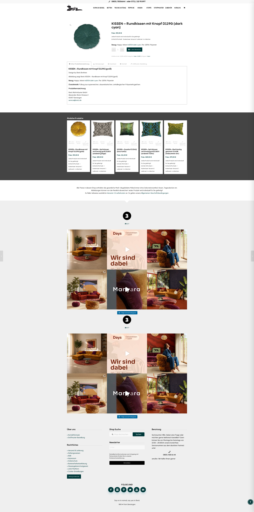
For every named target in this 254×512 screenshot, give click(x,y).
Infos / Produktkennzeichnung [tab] (80, 64)
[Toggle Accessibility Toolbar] (250, 502)
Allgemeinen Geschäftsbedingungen (154, 193)
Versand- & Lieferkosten (116, 193)
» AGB (69, 456)
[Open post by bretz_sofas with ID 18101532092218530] (127, 289)
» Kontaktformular (73, 435)
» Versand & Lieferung (75, 450)
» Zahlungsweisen (73, 453)
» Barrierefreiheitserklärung (77, 463)
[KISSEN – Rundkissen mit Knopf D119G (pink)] (1, 256)
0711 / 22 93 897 (138, 1)
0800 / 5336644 (117, 1)
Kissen (135, 56)
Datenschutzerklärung (116, 458)
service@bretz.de (75, 100)
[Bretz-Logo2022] (74, 8)
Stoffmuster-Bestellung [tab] (139, 64)
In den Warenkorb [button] (71, 142)
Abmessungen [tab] (99, 64)
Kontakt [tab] (124, 64)
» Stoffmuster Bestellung (76, 437)
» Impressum (71, 458)
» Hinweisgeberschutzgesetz (77, 466)
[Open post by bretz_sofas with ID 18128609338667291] (87, 289)
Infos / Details (79, 142)
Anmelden (127, 463)
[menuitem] (99, 7)
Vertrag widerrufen (73, 476)
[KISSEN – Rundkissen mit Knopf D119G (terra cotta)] (252, 256)
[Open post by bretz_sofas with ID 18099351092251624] (167, 289)
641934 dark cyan (134, 45)
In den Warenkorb (135, 49)
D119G (138, 56)
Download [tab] (112, 64)
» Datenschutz (72, 461)
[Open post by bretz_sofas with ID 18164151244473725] (87, 249)
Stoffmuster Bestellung (86, 144)
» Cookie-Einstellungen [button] (75, 471)
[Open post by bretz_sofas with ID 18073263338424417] (167, 249)
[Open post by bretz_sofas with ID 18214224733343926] (127, 249)
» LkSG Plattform (73, 469)
